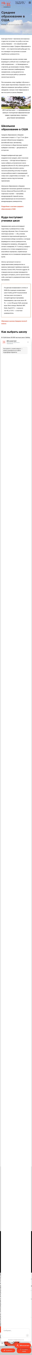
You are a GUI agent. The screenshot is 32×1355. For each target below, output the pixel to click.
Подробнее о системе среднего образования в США (12, 208)
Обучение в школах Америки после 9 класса (14, 322)
